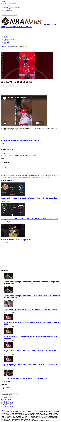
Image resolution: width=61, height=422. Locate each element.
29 (3, 408)
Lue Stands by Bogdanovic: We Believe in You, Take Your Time (25, 378)
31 (7, 408)
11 (8, 403)
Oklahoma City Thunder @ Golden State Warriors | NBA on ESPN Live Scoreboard (29, 198)
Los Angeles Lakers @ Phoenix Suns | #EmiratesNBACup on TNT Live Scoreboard (29, 219)
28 (1, 408)
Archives (3, 394)
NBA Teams (7, 42)
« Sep (2, 410)
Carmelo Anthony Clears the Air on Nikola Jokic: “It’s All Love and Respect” (30, 310)
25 (8, 406)
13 (12, 403)
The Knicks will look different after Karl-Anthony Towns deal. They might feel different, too (29, 175)
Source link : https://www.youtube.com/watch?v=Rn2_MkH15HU (20, 140)
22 (3, 406)
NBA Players (7, 41)
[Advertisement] (19, 31)
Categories (4, 388)
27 (12, 406)
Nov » (5, 410)
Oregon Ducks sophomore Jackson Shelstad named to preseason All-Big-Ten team (25, 177)
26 (10, 406)
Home (5, 36)
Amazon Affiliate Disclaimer (12, 7)
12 (10, 403)
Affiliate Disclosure (9, 9)
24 (7, 406)
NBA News (7, 38)
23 (5, 406)
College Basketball (9, 39)
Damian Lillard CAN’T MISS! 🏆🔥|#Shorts (16, 239)
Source (34, 155)
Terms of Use (7, 6)
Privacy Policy (8, 10)
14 (1, 404)
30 (5, 408)
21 (1, 406)
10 (7, 403)
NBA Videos (7, 44)
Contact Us (7, 12)
